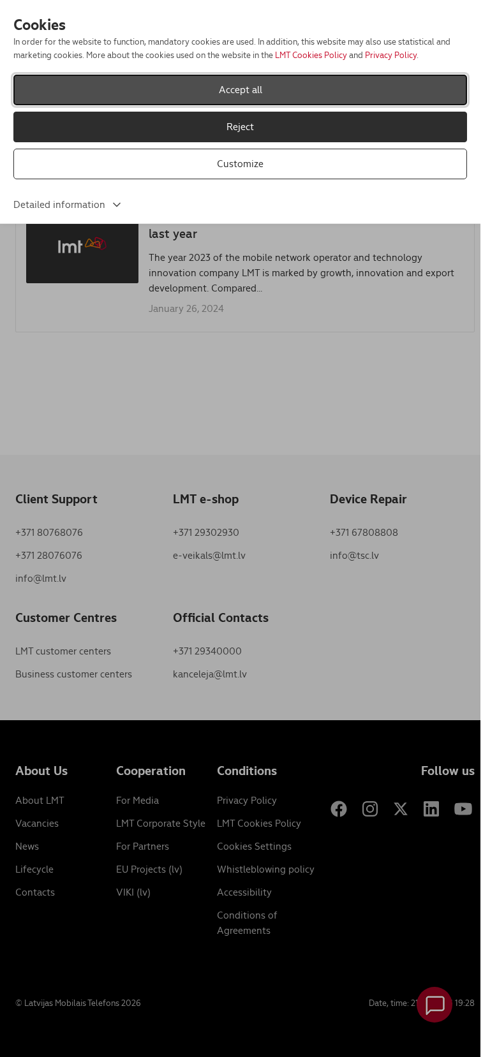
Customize (240, 164)
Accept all (240, 90)
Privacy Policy (391, 55)
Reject (240, 127)
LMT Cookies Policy (311, 55)
